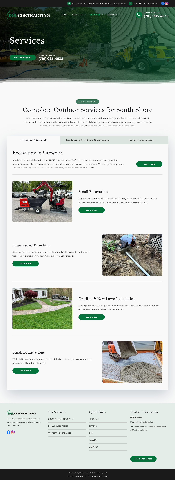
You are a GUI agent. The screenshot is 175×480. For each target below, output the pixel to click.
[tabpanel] (87, 267)
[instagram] (166, 4)
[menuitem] (64, 15)
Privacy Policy (72, 476)
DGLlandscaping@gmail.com (145, 3)
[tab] (33, 140)
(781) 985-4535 (156, 16)
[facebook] (163, 4)
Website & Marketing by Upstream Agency (93, 476)
